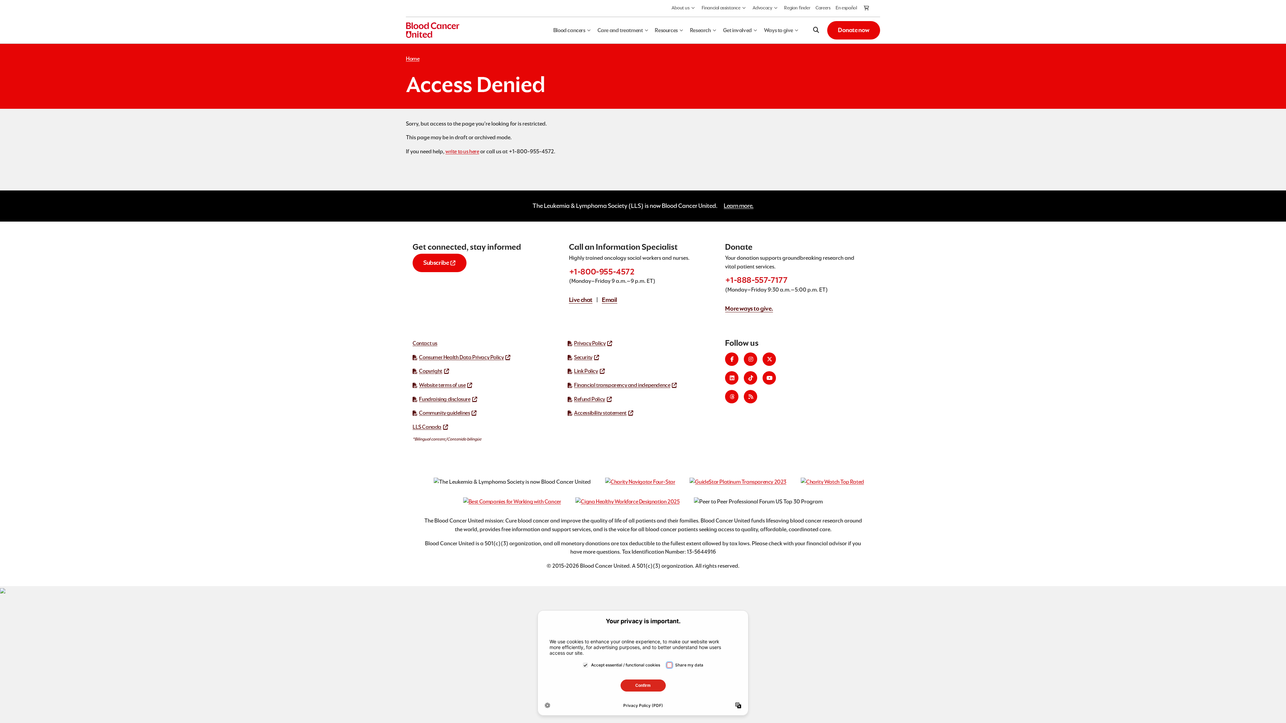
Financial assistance (721, 8)
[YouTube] (769, 378)
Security (583, 357)
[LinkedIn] (731, 378)
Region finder (797, 8)
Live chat (580, 300)
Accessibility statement (600, 412)
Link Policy (586, 371)
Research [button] (700, 30)
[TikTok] (750, 378)
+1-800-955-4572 (602, 271)
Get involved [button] (737, 30)
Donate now (853, 30)
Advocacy (762, 8)
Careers (822, 8)
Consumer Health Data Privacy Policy (461, 357)
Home (412, 58)
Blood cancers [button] (569, 30)
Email (609, 300)
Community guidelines (444, 412)
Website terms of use (442, 385)
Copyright (430, 371)
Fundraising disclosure (444, 399)
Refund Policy (589, 399)
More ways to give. (749, 308)
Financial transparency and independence (622, 385)
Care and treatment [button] (620, 30)
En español (846, 8)
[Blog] (750, 396)
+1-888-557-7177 (756, 280)
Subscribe (436, 262)
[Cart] (866, 8)
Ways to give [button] (778, 30)
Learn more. (739, 206)
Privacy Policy (589, 343)
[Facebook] (731, 359)
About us (680, 8)
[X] (769, 359)
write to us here (462, 151)
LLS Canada (427, 426)
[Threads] (731, 396)
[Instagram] (750, 359)
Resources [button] (666, 30)
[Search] (816, 30)
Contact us (425, 343)
